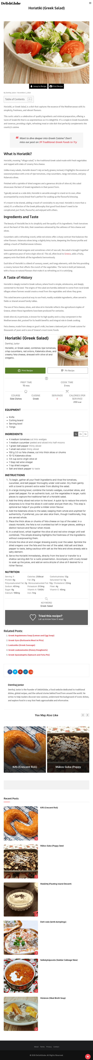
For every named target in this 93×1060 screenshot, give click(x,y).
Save (31, 672)
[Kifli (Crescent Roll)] (21, 823)
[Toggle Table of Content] (28, 99)
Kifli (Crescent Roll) (49, 807)
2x (80, 434)
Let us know (44, 619)
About (36, 1047)
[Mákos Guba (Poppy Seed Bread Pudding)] (21, 861)
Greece (67, 253)
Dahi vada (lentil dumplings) (53, 922)
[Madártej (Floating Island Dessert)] (21, 899)
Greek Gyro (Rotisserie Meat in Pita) (26, 640)
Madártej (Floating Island (68, 766)
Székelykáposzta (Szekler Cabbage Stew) (59, 960)
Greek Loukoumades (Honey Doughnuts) (28, 650)
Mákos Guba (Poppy (25, 766)
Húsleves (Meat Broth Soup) (53, 998)
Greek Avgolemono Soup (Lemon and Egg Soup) (31, 635)
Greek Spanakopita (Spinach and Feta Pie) (29, 654)
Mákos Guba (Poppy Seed (52, 846)
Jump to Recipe (39, 86)
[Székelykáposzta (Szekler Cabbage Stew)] (21, 976)
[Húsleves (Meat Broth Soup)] (21, 1014)
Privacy (49, 1047)
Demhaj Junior (16, 684)
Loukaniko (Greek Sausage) (21, 645)
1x (76, 434)
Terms (42, 1047)
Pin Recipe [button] (69, 370)
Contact (56, 1047)
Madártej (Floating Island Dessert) (55, 884)
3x (85, 434)
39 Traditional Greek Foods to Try (58, 142)
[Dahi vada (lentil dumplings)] (21, 938)
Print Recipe (57, 86)
